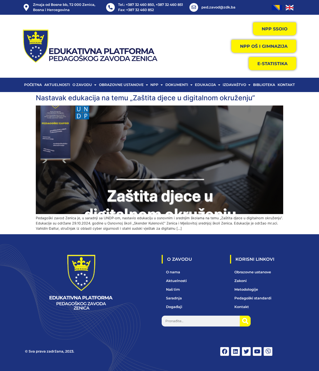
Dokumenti (176, 85)
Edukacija (205, 85)
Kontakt (286, 85)
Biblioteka (264, 85)
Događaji (174, 307)
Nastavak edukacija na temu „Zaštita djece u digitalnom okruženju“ (145, 98)
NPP (154, 85)
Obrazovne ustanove (121, 85)
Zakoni (240, 281)
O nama (173, 272)
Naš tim (173, 289)
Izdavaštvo (234, 85)
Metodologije (246, 289)
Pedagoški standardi (252, 298)
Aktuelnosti (57, 85)
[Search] (245, 321)
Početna (33, 85)
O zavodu (82, 85)
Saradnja (174, 298)
